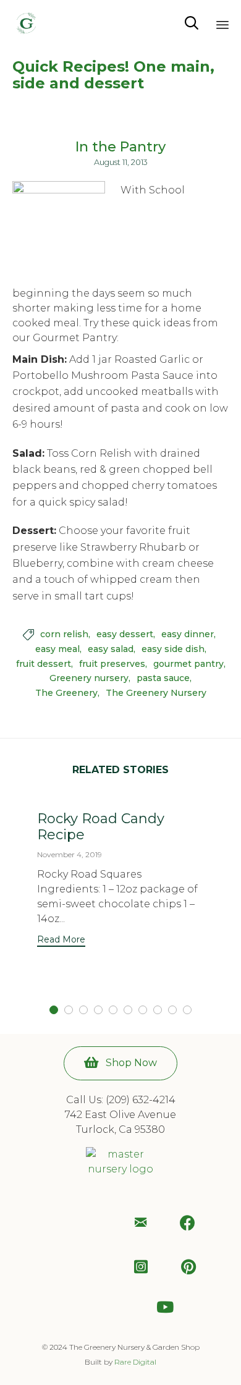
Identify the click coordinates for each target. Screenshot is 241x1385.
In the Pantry (120, 147)
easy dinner (187, 634)
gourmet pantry (188, 664)
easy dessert (124, 634)
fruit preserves (112, 664)
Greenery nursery (89, 678)
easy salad (110, 649)
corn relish (64, 634)
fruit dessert (43, 664)
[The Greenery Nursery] (26, 23)
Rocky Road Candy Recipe (100, 826)
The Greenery (66, 693)
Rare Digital (135, 1361)
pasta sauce (163, 678)
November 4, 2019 (69, 854)
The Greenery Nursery (156, 693)
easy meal (57, 649)
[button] (61, 940)
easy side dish (173, 649)
